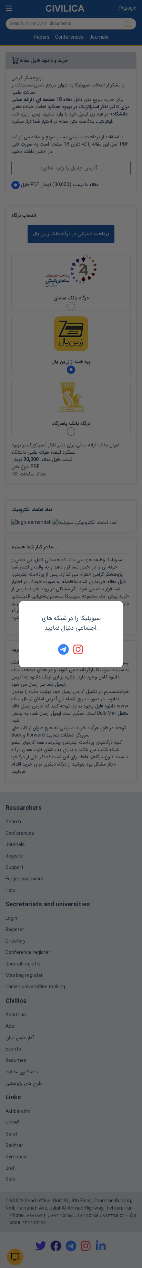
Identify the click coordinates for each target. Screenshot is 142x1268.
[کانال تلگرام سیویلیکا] (63, 649)
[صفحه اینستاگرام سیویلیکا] (78, 649)
